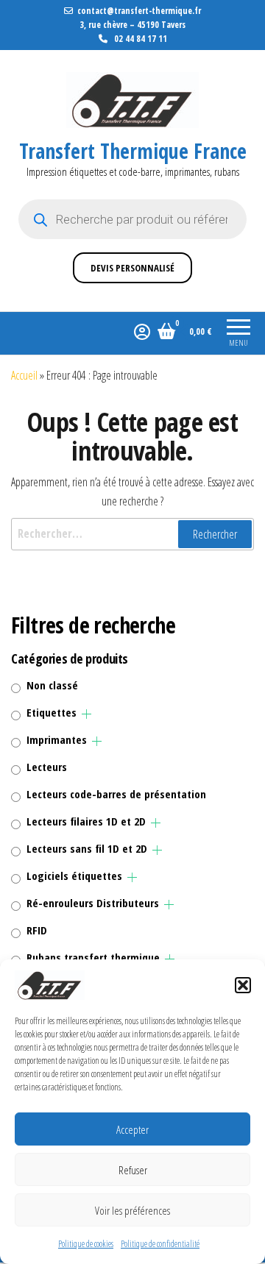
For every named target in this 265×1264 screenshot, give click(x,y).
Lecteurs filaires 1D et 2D (86, 821)
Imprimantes (56, 739)
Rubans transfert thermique (93, 957)
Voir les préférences (132, 1210)
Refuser (133, 1169)
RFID (36, 930)
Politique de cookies (85, 1244)
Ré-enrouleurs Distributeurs (92, 902)
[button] (243, 985)
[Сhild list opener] (86, 714)
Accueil (24, 375)
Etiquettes (51, 712)
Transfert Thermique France (133, 151)
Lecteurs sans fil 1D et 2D (86, 848)
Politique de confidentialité (160, 1244)
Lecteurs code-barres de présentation (116, 794)
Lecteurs (46, 766)
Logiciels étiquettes (74, 875)
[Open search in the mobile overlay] (132, 219)
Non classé (52, 685)
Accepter (132, 1129)
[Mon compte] (142, 331)
